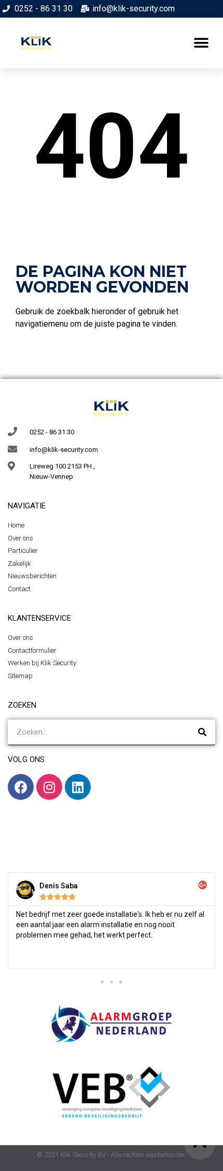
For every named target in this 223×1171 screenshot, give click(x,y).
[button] (201, 43)
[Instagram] (49, 787)
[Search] (202, 732)
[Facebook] (21, 787)
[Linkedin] (78, 787)
